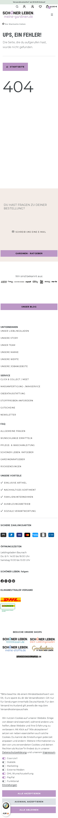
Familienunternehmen (18, 497)
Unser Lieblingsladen (15, 331)
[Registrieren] (33, 6)
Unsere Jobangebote (14, 366)
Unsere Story (9, 338)
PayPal (11, 777)
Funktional (13, 781)
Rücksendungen (11, 466)
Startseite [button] (17, 67)
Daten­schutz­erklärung (14, 752)
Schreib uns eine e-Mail (31, 232)
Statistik (11, 762)
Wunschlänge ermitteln (16, 438)
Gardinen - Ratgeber (29, 253)
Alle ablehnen (29, 810)
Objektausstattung (13, 393)
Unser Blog (29, 307)
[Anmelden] (25, 6)
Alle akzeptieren (29, 793)
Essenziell (12, 758)
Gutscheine (8, 407)
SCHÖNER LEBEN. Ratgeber (17, 452)
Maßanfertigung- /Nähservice (20, 386)
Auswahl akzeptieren (29, 801)
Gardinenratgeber (13, 459)
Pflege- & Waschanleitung (18, 445)
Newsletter (8, 415)
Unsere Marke (10, 352)
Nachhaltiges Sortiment (20, 490)
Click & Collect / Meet (15, 379)
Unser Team (8, 345)
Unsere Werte (10, 359)
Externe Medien (15, 769)
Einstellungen (9, 785)
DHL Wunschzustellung (20, 773)
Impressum (49, 752)
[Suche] (17, 6)
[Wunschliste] (40, 6)
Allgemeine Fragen (13, 431)
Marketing (12, 766)
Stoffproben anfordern (17, 400)
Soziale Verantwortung (20, 511)
